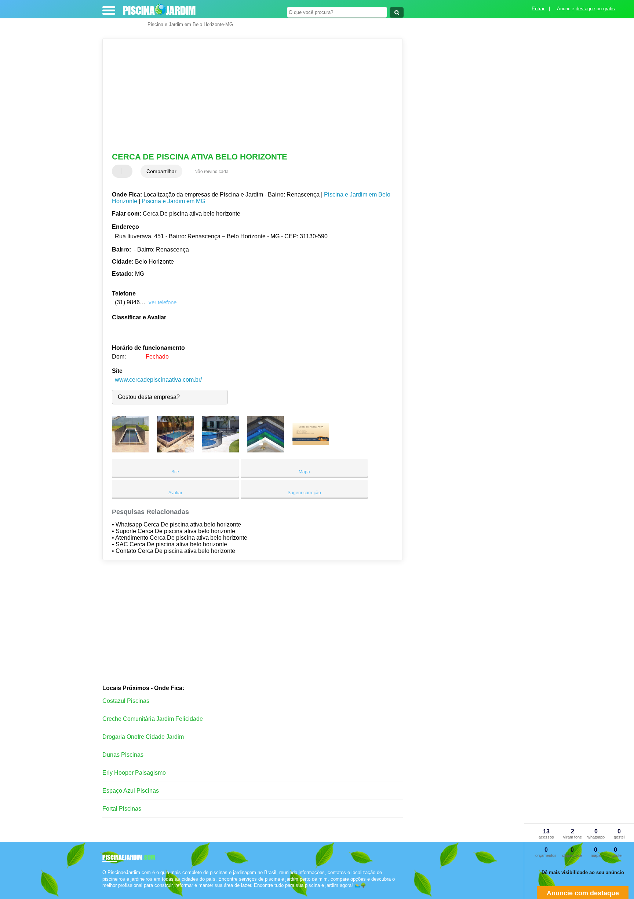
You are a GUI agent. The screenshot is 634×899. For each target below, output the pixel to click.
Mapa (304, 471)
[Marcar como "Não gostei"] (128, 171)
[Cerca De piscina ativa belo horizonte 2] (175, 450)
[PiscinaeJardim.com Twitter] (107, 891)
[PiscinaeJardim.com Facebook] (104, 891)
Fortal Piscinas (121, 809)
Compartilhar (161, 171)
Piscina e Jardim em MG (173, 201)
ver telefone (162, 302)
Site (175, 471)
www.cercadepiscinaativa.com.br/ (158, 380)
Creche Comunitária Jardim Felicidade (152, 719)
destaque (585, 8)
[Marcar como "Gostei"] (118, 171)
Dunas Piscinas (122, 755)
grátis (609, 8)
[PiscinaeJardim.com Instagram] (110, 891)
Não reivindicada (211, 171)
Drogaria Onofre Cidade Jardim (143, 737)
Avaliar (175, 492)
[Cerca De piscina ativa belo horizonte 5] (310, 450)
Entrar (538, 8)
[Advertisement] (249, 95)
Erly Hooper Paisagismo (134, 773)
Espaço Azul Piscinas (130, 791)
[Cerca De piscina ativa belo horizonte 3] (220, 450)
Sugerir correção (304, 492)
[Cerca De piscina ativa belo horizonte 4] (265, 450)
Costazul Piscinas (125, 701)
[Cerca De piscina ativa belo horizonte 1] (130, 450)
